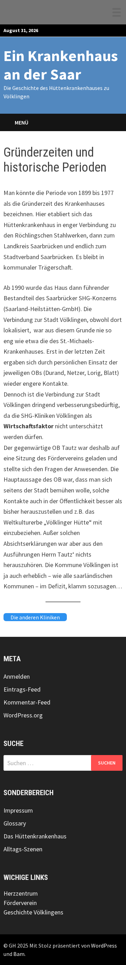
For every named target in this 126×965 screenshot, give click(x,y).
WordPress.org (23, 715)
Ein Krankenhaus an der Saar (61, 65)
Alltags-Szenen (23, 849)
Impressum (18, 810)
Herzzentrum (21, 893)
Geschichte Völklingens (33, 912)
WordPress (104, 945)
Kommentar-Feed (27, 702)
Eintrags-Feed (22, 689)
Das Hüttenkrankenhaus (35, 836)
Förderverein (20, 903)
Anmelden (17, 676)
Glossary (15, 823)
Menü (21, 122)
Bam (18, 953)
